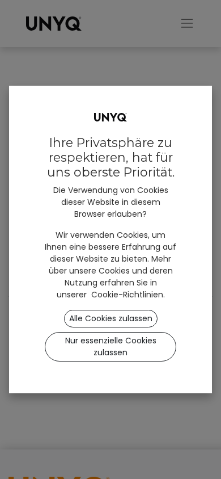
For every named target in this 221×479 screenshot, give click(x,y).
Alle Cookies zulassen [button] (110, 318)
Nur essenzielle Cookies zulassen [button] (110, 346)
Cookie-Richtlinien (127, 294)
